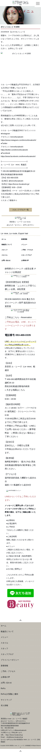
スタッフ (5, 250)
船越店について (7, 244)
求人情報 (4, 705)
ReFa (3, 688)
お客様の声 (25, 260)
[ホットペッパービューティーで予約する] (20, 604)
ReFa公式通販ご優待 (9, 694)
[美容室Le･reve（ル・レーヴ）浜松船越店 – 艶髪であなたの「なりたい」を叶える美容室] (20, 3)
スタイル (5, 255)
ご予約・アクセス (27, 250)
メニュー (24, 244)
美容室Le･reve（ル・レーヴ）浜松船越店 (20, 745)
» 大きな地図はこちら (15, 390)
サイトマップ (6, 700)
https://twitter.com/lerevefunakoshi (14, 150)
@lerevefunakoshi (16, 181)
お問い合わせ (6, 260)
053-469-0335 (23, 335)
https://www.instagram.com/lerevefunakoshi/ (18, 140)
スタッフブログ (26, 255)
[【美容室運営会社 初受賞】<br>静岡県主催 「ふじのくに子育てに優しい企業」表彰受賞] (20, 293)
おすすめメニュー (17, 32)
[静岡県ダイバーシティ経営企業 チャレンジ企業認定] (20, 276)
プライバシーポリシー (10, 660)
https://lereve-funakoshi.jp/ (18, 184)
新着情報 (24, 239)
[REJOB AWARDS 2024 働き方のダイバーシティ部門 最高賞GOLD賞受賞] (20, 310)
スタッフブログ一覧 (20, 210)
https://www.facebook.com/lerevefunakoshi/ (18, 156)
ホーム (4, 239)
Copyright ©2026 (5, 745)
